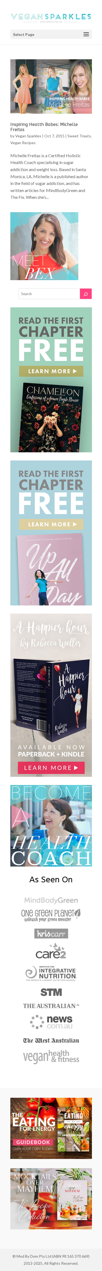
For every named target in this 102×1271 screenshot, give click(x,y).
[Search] (86, 293)
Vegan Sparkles (28, 136)
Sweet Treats (79, 136)
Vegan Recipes (23, 142)
